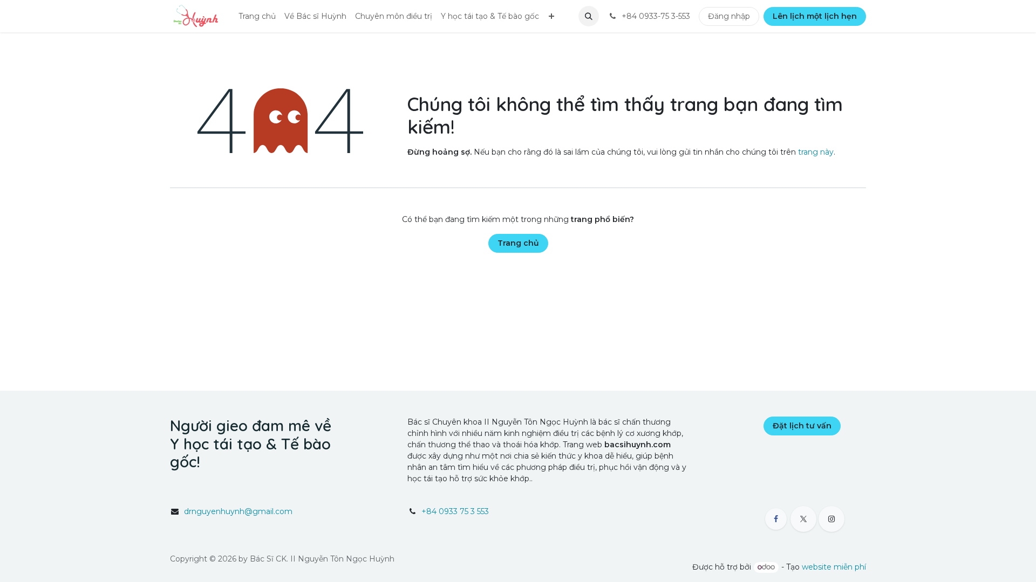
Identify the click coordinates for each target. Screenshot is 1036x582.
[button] (588, 16)
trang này (816, 152)
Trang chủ (518, 243)
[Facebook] (776, 519)
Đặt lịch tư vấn (802, 426)
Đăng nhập (729, 16)
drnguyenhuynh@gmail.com (238, 511)
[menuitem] (257, 16)
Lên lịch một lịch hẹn (815, 16)
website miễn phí (834, 567)
